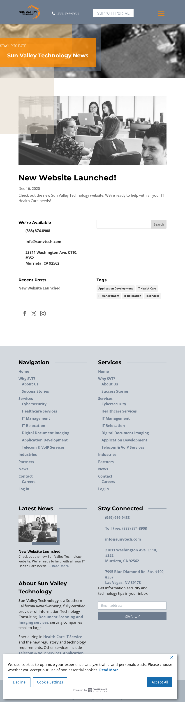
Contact (25, 476)
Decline (19, 682)
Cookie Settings (50, 682)
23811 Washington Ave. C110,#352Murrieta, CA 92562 (51, 258)
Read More (108, 669)
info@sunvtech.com (43, 241)
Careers (28, 481)
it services (152, 296)
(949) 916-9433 (117, 517)
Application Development (115, 288)
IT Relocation (132, 296)
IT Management (108, 296)
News (23, 468)
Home (23, 371)
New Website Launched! (67, 177)
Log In (23, 488)
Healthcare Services (39, 411)
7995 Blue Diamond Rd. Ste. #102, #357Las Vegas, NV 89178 (135, 577)
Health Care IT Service (62, 636)
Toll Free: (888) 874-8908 (126, 528)
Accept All (160, 682)
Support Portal (113, 13)
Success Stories (35, 391)
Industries (27, 454)
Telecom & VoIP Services (43, 447)
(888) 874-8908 (68, 13)
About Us (30, 384)
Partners (26, 461)
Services (25, 398)
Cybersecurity (34, 403)
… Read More (58, 566)
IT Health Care (146, 288)
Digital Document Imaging (45, 432)
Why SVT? (26, 378)
